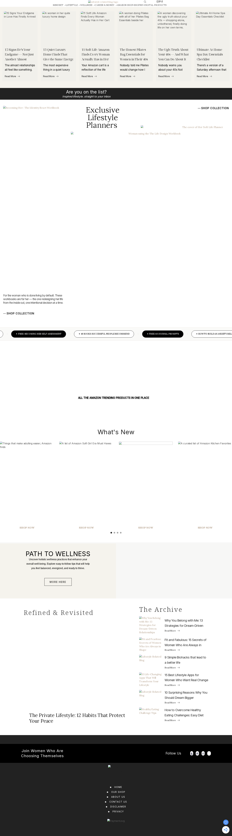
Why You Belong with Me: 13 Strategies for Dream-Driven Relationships (184, 623)
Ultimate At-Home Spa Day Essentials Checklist (210, 54)
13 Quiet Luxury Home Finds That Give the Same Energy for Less (58, 55)
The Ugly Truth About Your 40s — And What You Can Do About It (173, 54)
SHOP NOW (86, 527)
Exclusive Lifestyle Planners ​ (102, 117)
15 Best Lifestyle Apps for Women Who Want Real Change (186, 677)
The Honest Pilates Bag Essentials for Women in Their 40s (134, 54)
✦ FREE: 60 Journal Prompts (154, 334)
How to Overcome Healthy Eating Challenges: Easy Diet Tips (184, 713)
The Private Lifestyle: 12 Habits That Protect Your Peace (77, 718)
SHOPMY (138, 5)
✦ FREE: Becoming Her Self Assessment (30, 334)
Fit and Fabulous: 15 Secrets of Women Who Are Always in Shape (185, 643)
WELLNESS (86, 5)
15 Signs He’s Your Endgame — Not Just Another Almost (19, 54)
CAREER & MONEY (104, 5)
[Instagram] (158, 1)
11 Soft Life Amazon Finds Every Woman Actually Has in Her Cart (96, 55)
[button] (18, 313)
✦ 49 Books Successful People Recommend (95, 334)
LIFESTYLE (72, 5)
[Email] (209, 753)
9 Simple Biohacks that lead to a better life (185, 659)
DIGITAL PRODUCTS (155, 5)
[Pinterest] (160, 1)
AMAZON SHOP (125, 5)
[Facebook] (162, 1)
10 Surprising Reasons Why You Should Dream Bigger (186, 695)
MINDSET (58, 5)
